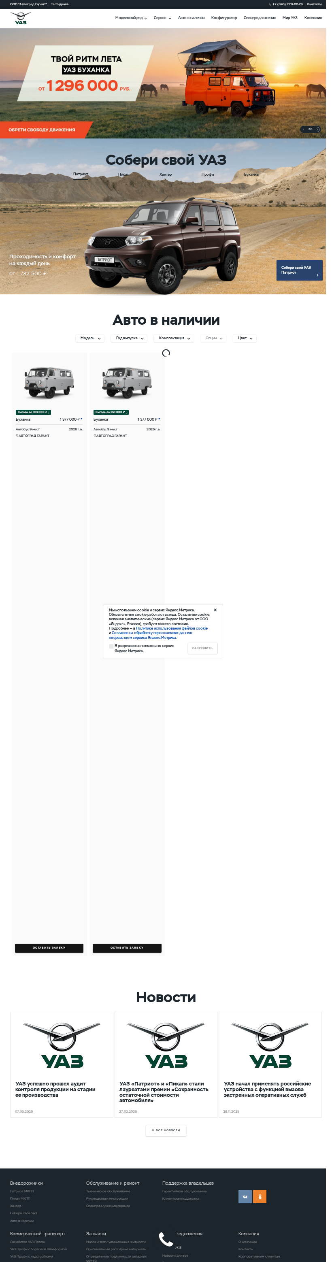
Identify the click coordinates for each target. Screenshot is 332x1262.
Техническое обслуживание (108, 1191)
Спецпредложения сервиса (108, 1206)
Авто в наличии (191, 17)
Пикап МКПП (20, 1198)
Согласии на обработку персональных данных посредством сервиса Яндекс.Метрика (150, 635)
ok (259, 1196)
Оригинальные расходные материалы (116, 1249)
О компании (247, 1242)
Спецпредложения (260, 17)
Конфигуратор (224, 17)
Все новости (168, 1130)
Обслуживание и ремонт (112, 1183)
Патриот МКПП (22, 1191)
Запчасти (96, 1233)
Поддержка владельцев (188, 1183)
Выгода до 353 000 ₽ (32, 412)
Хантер (15, 1206)
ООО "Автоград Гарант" (28, 4)
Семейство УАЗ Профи (27, 1242)
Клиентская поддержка (180, 1198)
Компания (313, 17)
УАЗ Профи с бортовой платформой (38, 1249)
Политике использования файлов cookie (172, 628)
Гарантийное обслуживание (184, 1191)
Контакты (314, 4)
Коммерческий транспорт (37, 1233)
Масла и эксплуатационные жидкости (116, 1242)
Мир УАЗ (290, 17)
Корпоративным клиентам (259, 1256)
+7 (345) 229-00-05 (287, 4)
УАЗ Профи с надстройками (31, 1256)
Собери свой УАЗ (23, 1213)
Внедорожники (26, 1183)
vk (245, 1196)
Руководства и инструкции (107, 1198)
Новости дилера (175, 1255)
